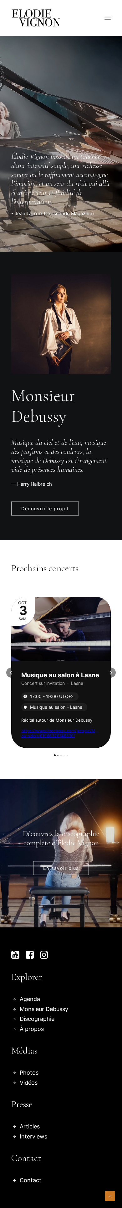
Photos (29, 1072)
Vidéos (29, 1082)
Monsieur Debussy (44, 1009)
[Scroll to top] (110, 1196)
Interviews (33, 1136)
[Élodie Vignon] (36, 17)
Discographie (37, 1018)
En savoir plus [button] (61, 868)
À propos (32, 1029)
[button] (107, 18)
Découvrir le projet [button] (45, 509)
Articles (30, 1126)
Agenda (30, 999)
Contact (30, 1180)
